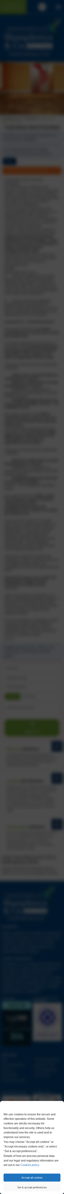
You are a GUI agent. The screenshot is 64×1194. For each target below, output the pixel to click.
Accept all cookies (32, 1177)
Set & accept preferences (32, 1187)
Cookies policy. (30, 1164)
